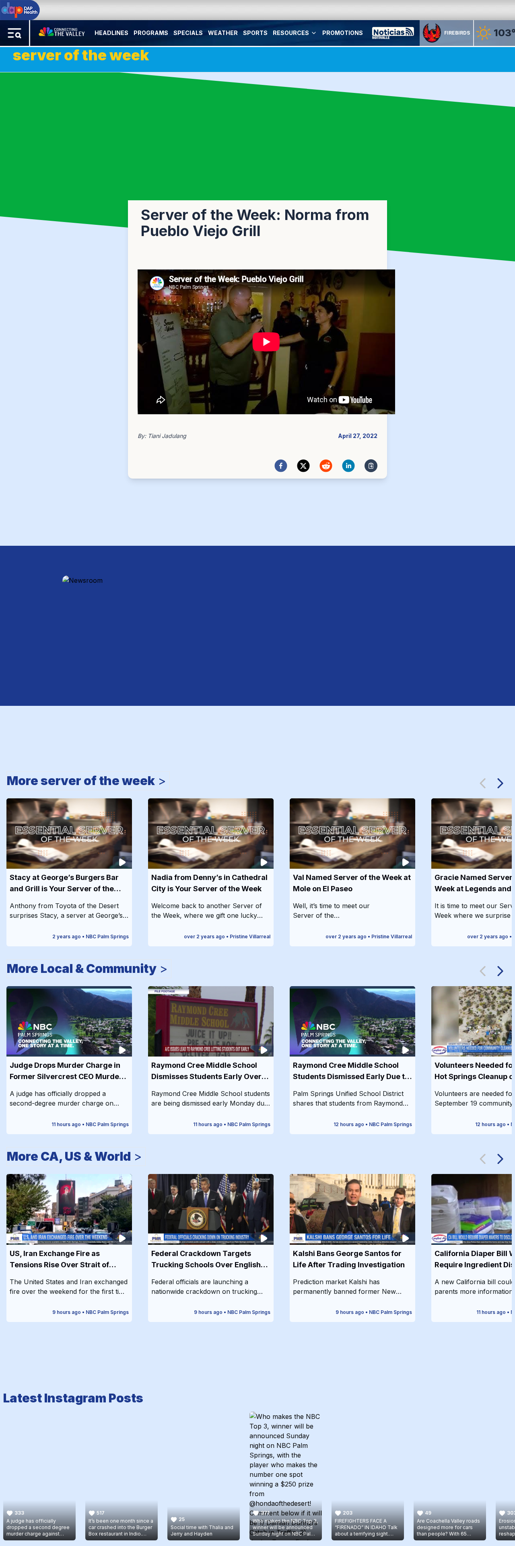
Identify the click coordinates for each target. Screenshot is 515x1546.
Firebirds (457, 33)
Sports (255, 32)
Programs (151, 32)
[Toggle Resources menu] (314, 33)
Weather (223, 32)
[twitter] (303, 465)
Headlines (111, 32)
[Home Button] (62, 33)
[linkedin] (348, 465)
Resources (291, 32)
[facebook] (280, 465)
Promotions (342, 32)
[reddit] (325, 465)
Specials (188, 32)
